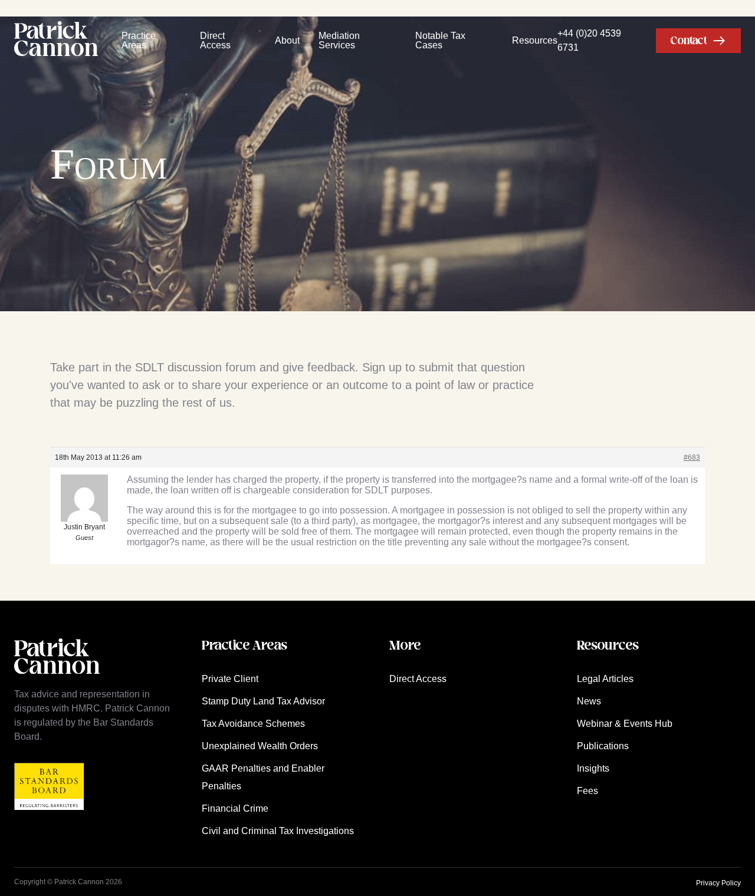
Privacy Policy (718, 883)
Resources (534, 40)
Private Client (230, 679)
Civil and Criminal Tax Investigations (278, 831)
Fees (587, 791)
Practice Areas (139, 40)
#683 (692, 457)
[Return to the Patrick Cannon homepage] (57, 680)
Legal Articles (605, 679)
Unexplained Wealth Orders (260, 746)
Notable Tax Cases (440, 40)
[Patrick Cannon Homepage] (56, 40)
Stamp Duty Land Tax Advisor (263, 701)
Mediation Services (339, 40)
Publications (603, 746)
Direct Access (215, 40)
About (287, 40)
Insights (593, 768)
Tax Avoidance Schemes (253, 724)
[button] (698, 40)
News (589, 701)
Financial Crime (235, 808)
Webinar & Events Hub (624, 724)
